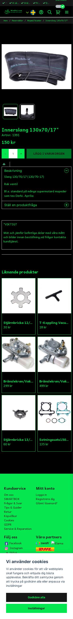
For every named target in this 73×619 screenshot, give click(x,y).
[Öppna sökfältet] (50, 12)
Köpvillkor (10, 516)
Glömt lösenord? (47, 503)
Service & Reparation (18, 528)
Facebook (15, 543)
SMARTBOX (11, 499)
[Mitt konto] (41, 12)
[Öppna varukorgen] (58, 12)
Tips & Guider (13, 507)
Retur (8, 511)
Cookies (9, 520)
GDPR (8, 524)
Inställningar (36, 608)
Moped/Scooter (34, 20)
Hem (5, 20)
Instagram (16, 548)
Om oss (9, 494)
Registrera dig (45, 499)
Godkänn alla (36, 597)
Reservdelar (17, 20)
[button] (32, 12)
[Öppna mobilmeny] (67, 12)
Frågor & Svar (13, 503)
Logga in (41, 494)
